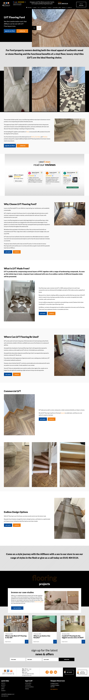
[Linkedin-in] (55, 672)
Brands (49, 7)
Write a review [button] (18, 181)
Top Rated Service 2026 (17, 3)
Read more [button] (31, 183)
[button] (34, 28)
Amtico (33, 136)
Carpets (34, 7)
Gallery (60, 7)
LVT (38, 7)
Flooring (29, 7)
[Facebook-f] (47, 672)
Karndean (37, 136)
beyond (63, 413)
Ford (27, 131)
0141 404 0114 (63, 3)
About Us (63, 7)
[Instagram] (51, 672)
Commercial (43, 7)
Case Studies (55, 7)
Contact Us (69, 7)
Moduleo (45, 136)
